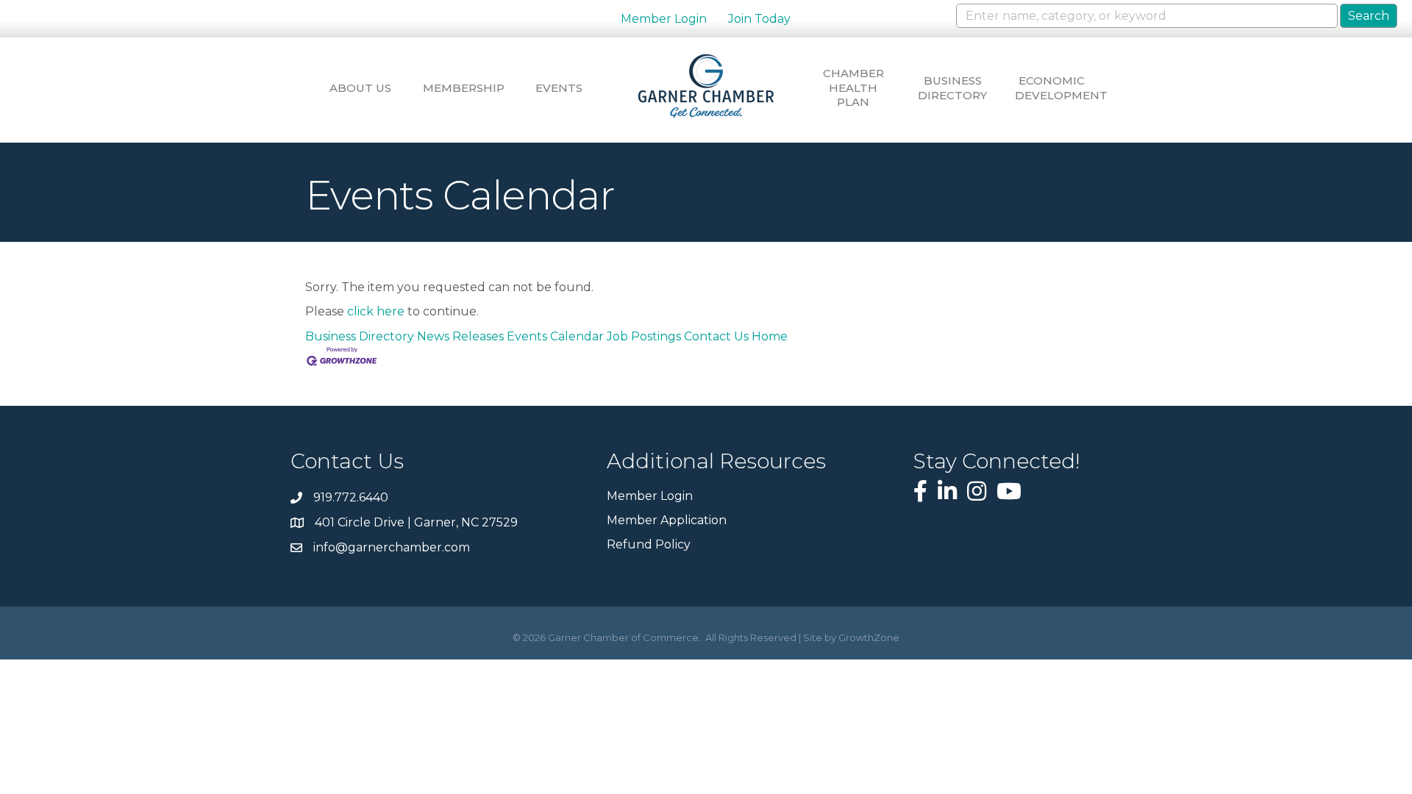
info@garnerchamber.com (391, 547)
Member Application (667, 520)
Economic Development (1051, 88)
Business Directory (952, 88)
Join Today (759, 19)
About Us (360, 88)
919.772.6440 (350, 497)
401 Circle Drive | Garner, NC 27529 (416, 522)
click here (375, 311)
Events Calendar (555, 336)
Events (558, 88)
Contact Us (716, 336)
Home (770, 336)
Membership (459, 88)
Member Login (664, 19)
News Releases (460, 336)
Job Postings (644, 336)
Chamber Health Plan (853, 87)
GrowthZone (868, 637)
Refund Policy (649, 544)
